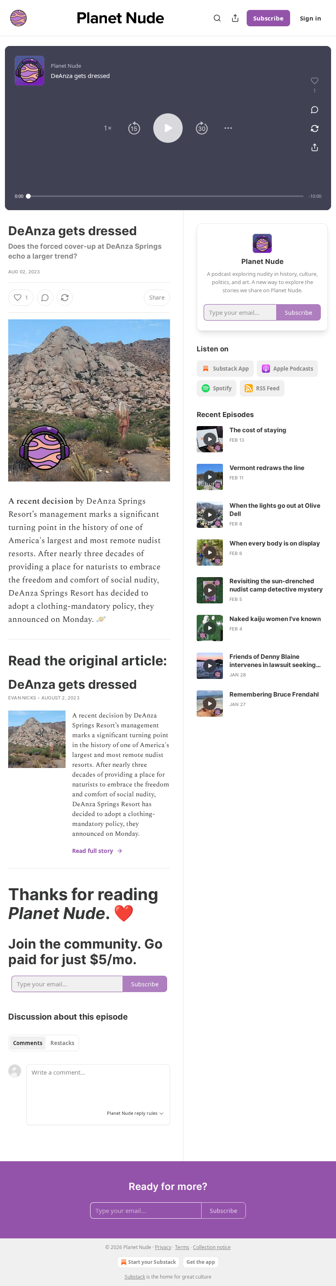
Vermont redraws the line (266, 468)
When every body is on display (274, 543)
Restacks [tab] (62, 1043)
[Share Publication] (235, 18)
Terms (182, 1247)
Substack (135, 1276)
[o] (209, 439)
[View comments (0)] (314, 109)
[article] (262, 439)
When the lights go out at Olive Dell (274, 510)
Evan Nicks (22, 698)
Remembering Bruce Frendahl (274, 694)
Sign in (310, 18)
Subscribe (268, 18)
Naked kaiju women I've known (275, 619)
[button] (107, 128)
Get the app (200, 1261)
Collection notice (212, 1247)
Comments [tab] (27, 1043)
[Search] (217, 18)
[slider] (166, 196)
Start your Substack (152, 1261)
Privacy (163, 1247)
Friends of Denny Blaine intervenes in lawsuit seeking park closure (272, 661)
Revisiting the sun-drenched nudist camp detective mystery (276, 585)
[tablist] (43, 1043)
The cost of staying (257, 430)
